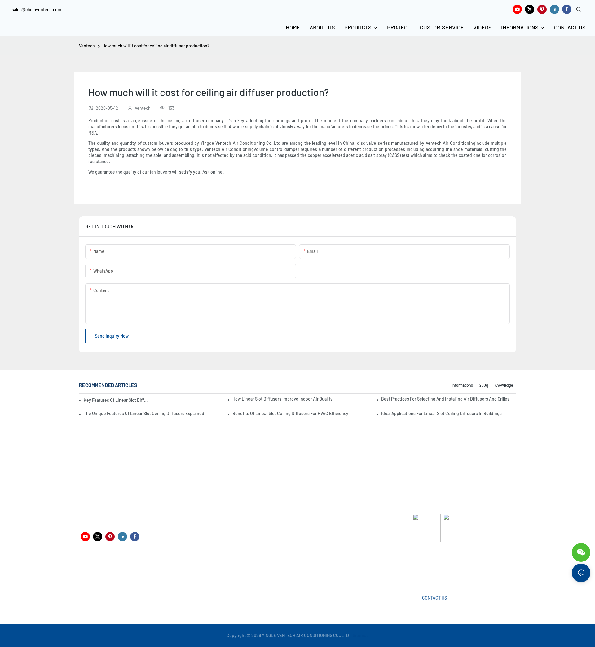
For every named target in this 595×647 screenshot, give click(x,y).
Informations (462, 385)
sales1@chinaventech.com (299, 571)
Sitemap (360, 635)
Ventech (87, 45)
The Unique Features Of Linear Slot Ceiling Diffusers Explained (144, 413)
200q (483, 385)
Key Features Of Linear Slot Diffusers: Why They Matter (116, 400)
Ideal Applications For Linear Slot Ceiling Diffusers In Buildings (441, 413)
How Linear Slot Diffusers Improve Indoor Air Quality (282, 398)
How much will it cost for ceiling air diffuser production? (155, 45)
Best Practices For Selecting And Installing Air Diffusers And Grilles (445, 398)
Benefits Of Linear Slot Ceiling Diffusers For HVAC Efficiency (290, 413)
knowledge (504, 385)
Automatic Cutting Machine (439, 566)
